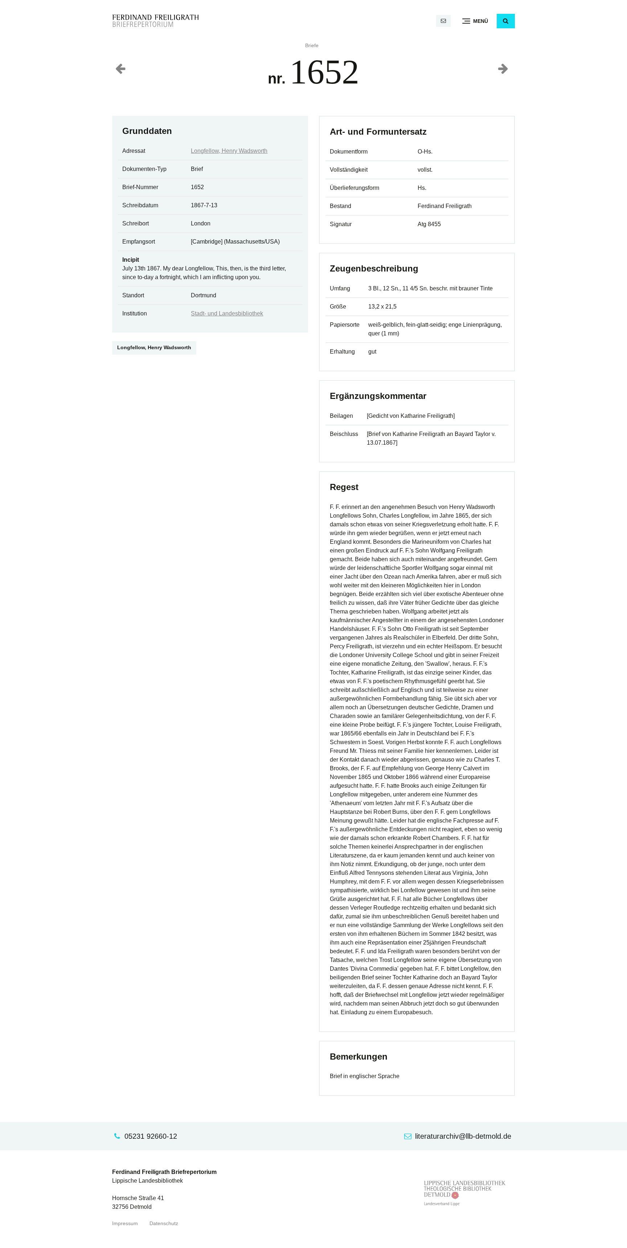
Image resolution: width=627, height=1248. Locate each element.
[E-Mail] (443, 21)
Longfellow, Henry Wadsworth (229, 151)
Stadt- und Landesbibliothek (227, 313)
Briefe (312, 45)
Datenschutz (163, 1223)
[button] (506, 21)
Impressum (125, 1223)
